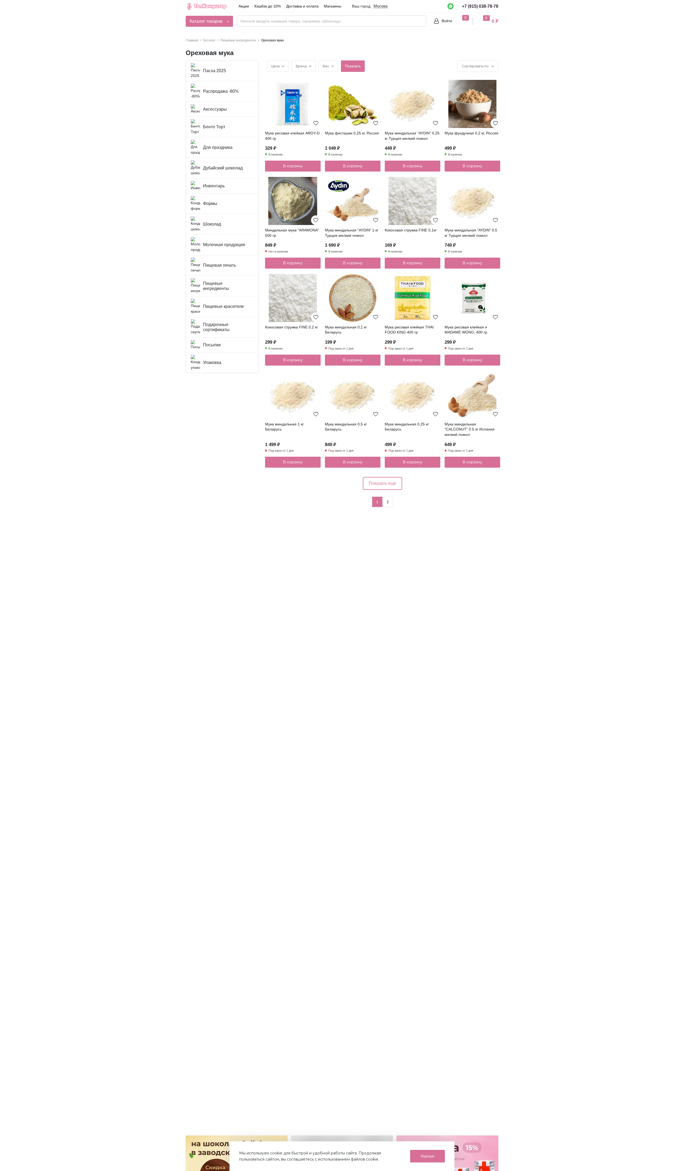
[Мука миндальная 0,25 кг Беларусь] (412, 395)
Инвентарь (214, 186)
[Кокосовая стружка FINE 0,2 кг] (293, 298)
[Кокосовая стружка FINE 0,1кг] (412, 201)
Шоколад (212, 224)
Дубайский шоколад (223, 168)
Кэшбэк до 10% (267, 6)
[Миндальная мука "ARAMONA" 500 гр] (293, 201)
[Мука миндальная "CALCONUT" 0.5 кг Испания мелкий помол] (472, 395)
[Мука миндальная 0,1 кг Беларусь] (352, 298)
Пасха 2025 (214, 70)
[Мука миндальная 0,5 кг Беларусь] (352, 395)
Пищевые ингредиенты (216, 286)
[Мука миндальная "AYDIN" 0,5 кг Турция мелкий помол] (472, 201)
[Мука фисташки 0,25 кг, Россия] (352, 104)
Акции (244, 6)
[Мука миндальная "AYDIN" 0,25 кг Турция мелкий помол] (412, 104)
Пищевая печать (219, 265)
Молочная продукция (224, 244)
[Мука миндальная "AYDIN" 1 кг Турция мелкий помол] (352, 201)
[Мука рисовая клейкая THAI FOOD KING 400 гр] (412, 298)
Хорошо (427, 1156)
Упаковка (212, 362)
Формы (210, 203)
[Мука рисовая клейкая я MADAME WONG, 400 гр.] (472, 298)
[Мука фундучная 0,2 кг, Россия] (472, 104)
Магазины (332, 6)
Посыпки (212, 345)
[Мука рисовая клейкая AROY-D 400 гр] (293, 104)
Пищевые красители (223, 306)
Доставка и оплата (302, 6)
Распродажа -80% (221, 91)
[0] (460, 21)
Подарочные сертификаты (216, 327)
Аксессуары (215, 109)
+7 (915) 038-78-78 (480, 6)
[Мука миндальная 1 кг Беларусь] (293, 395)
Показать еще (382, 483)
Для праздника (217, 147)
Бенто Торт (214, 127)
